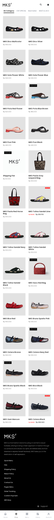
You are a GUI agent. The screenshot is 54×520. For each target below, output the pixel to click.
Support (43, 506)
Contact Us (8, 482)
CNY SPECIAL (21, 11)
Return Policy (9, 474)
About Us (7, 478)
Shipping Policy (10, 469)
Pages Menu (8, 487)
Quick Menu (8, 461)
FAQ (5, 465)
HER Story (7, 500)
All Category (9, 11)
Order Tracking (9, 491)
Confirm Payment (11, 496)
